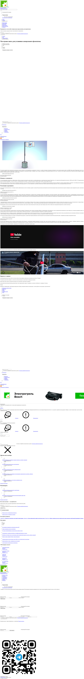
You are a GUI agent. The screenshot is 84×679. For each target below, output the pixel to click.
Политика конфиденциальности (22, 33)
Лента (3, 19)
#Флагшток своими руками (6, 288)
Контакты (4, 580)
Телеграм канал (3, 677)
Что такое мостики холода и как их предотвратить (10, 464)
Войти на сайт (3, 598)
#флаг (3, 289)
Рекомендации (4, 578)
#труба (3, 290)
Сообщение (7, 139)
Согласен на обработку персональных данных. (15, 33)
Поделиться (4, 124)
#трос (3, 292)
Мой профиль (4, 23)
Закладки (3, 27)
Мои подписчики (5, 26)
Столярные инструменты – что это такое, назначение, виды (12, 480)
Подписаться (3, 34)
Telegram (5, 130)
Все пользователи (3, 564)
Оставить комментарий (4, 444)
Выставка (4, 576)
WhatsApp (6, 131)
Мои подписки (4, 25)
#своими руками (5, 291)
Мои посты (4, 24)
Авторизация (4, 12)
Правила (3, 579)
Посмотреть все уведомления (7, 17)
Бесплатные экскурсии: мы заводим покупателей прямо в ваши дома (13, 495)
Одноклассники (7, 129)
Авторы (3, 20)
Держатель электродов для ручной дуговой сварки (10, 490)
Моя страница (4, 22)
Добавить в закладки (5, 43)
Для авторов (4, 577)
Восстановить (12, 630)
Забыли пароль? (21, 597)
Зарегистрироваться (4, 618)
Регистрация (9, 12)
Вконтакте (6, 128)
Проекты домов (5, 575)
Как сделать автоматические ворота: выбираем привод (11, 469)
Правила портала (21, 621)
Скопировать (6, 132)
